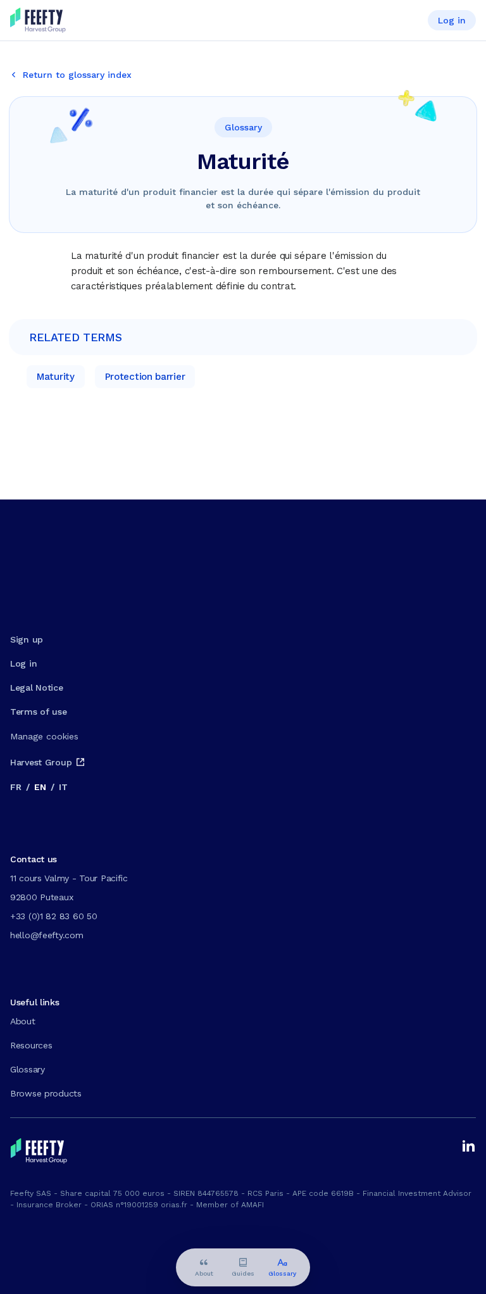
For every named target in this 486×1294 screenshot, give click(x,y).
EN (40, 786)
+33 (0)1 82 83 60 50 (53, 916)
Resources (31, 1045)
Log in (452, 20)
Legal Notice (36, 687)
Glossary (27, 1069)
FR (15, 786)
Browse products (46, 1093)
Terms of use (38, 711)
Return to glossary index (77, 75)
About (22, 1021)
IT (63, 786)
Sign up (26, 639)
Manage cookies (44, 736)
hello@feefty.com (47, 935)
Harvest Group (41, 762)
